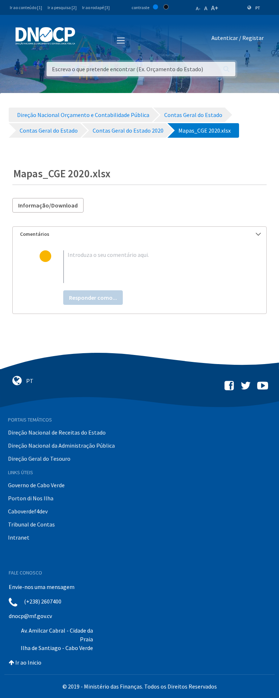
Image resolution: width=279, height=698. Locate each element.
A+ (214, 8)
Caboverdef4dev (28, 511)
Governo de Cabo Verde (36, 485)
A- (198, 8)
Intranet (18, 537)
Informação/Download (48, 205)
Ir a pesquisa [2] (62, 7)
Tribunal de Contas (31, 524)
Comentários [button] (34, 234)
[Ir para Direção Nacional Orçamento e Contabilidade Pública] (45, 36)
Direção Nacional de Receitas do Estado (57, 432)
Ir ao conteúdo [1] (26, 7)
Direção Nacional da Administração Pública (61, 445)
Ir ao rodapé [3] (96, 7)
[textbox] (151, 266)
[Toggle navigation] (84, 39)
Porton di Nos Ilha (30, 498)
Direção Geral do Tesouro (39, 458)
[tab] (139, 234)
